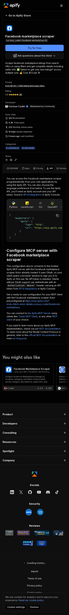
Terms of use (35, 578)
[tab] (12, 168)
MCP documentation (49, 328)
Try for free (35, 48)
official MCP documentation (43, 335)
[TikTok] (57, 492)
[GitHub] (30, 492)
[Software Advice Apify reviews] (23, 532)
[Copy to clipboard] (57, 215)
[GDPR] (29, 512)
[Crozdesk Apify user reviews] (42, 543)
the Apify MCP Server (39, 313)
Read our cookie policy (31, 600)
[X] (21, 492)
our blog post (19, 338)
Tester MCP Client (27, 316)
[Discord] (48, 492)
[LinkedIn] (12, 492)
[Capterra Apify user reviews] (41, 532)
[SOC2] (40, 512)
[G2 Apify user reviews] (58, 532)
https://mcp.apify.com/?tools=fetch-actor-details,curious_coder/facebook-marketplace (34, 304)
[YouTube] (39, 492)
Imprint (34, 571)
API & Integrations (32, 194)
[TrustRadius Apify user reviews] (28, 543)
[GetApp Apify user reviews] (9, 532)
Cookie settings (16, 607)
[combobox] (34, 55)
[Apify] (12, 5)
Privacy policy (34, 585)
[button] (34, 414)
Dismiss (34, 607)
